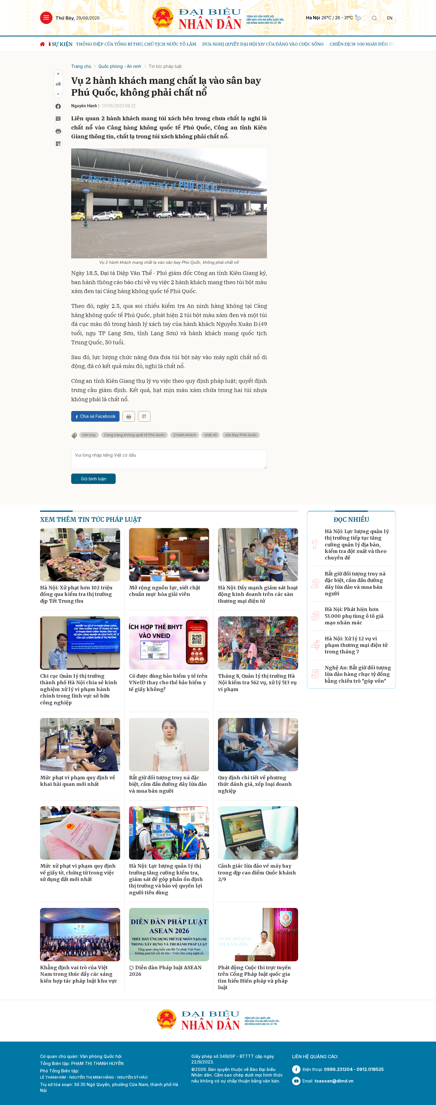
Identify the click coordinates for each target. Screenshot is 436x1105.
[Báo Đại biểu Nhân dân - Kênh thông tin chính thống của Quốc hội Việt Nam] (218, 17)
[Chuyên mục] (46, 18)
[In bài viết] (58, 131)
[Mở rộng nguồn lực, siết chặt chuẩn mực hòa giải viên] (169, 554)
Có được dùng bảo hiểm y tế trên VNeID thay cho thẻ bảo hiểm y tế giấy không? (168, 682)
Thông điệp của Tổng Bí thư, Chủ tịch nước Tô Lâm (136, 44)
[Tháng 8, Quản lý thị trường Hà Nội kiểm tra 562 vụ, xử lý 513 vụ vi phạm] (258, 643)
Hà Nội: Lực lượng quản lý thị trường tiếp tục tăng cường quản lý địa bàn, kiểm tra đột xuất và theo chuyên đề (357, 544)
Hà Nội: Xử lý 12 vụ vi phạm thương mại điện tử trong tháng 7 (356, 645)
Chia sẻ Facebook (98, 416)
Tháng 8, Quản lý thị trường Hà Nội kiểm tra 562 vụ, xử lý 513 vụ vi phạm (257, 682)
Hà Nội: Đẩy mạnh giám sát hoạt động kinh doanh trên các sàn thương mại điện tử (258, 594)
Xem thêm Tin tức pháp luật (90, 519)
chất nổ (210, 435)
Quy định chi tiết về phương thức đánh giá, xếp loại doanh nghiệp (255, 784)
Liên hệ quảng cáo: (315, 1056)
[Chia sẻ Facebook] (58, 106)
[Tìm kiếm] (374, 18)
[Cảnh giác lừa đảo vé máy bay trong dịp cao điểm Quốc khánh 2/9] (258, 833)
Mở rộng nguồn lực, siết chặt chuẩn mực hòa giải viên (164, 591)
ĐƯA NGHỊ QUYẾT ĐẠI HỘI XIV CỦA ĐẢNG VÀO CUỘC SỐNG (262, 44)
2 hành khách (184, 435)
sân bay (89, 435)
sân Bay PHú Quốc (241, 435)
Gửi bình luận (93, 478)
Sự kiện (62, 44)
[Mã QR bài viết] (58, 143)
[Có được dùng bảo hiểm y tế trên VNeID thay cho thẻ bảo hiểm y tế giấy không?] (169, 643)
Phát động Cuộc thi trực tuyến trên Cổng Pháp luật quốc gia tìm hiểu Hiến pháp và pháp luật (254, 977)
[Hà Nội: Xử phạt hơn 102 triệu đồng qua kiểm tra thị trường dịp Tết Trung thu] (80, 554)
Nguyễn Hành (84, 105)
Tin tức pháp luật (165, 66)
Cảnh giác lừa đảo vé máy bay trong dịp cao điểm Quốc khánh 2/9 (257, 872)
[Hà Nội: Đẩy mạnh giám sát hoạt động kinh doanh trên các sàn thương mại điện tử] (258, 554)
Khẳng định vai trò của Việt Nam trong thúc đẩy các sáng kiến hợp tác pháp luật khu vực (78, 974)
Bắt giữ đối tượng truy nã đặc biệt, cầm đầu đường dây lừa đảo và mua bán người (168, 784)
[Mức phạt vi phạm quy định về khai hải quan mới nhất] (80, 744)
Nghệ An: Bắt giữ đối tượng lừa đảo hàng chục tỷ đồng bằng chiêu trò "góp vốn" (358, 674)
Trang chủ (81, 66)
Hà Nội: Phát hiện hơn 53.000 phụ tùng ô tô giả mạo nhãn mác (354, 616)
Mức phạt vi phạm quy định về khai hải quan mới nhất (77, 781)
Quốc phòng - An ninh (119, 66)
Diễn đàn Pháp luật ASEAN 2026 (165, 971)
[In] (128, 416)
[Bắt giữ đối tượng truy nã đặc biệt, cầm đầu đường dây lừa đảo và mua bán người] (169, 744)
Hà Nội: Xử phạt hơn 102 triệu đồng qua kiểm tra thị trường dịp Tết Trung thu (76, 594)
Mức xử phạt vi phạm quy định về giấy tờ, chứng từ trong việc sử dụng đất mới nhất (78, 872)
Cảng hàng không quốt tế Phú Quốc (134, 435)
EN (389, 17)
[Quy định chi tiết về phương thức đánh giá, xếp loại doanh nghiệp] (258, 744)
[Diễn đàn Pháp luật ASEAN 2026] (169, 934)
